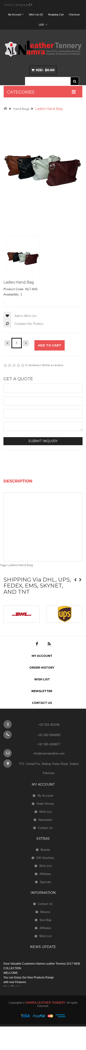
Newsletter (41, 691)
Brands (45, 849)
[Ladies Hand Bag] (23, 257)
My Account (42, 656)
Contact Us (42, 703)
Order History (41, 667)
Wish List (42, 679)
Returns (45, 912)
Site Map (45, 920)
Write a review (52, 365)
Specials (45, 882)
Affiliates (45, 874)
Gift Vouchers (45, 858)
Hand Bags (21, 109)
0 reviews (32, 365)
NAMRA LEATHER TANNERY (46, 1002)
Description (17, 480)
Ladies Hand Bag (49, 109)
